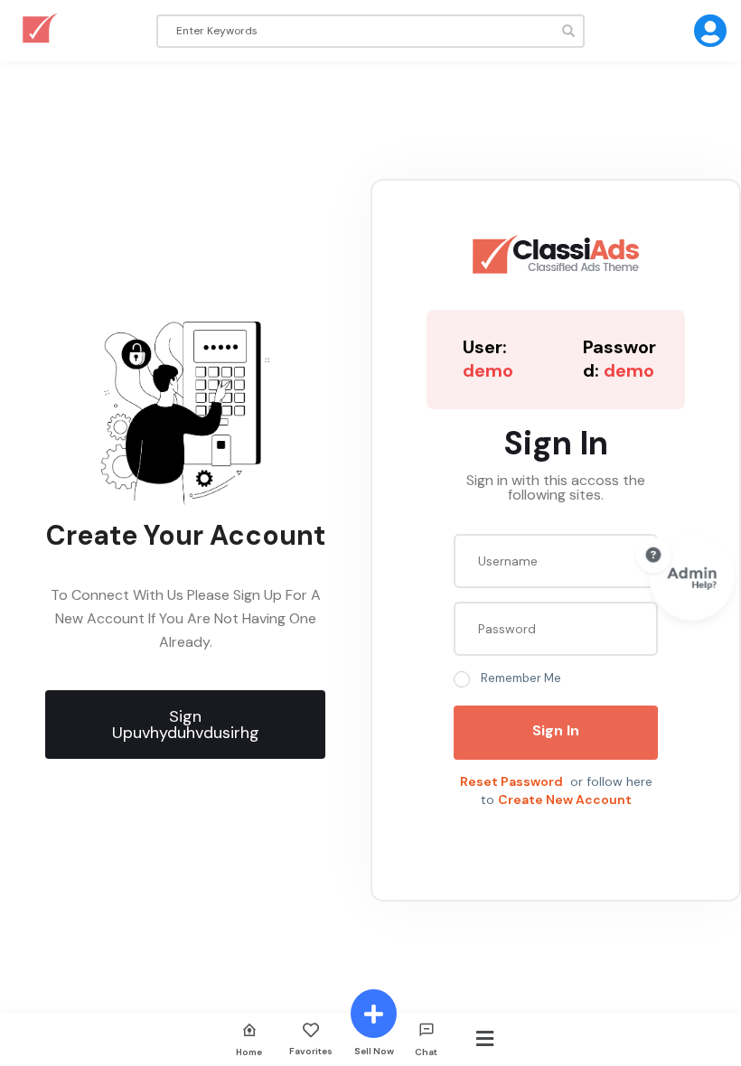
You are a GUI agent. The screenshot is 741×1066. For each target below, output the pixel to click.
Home (249, 1051)
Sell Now (374, 1050)
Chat (426, 1051)
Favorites (311, 1050)
